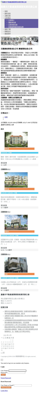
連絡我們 (8, 33)
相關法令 (8, 31)
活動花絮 (8, 16)
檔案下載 (8, 29)
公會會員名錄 (12, 25)
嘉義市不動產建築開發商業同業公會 (19, 7)
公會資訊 (8, 18)
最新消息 (8, 13)
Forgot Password (6, 378)
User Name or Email (7, 385)
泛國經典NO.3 (5, 169)
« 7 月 (3, 352)
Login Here (4, 390)
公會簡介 (11, 20)
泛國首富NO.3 (5, 212)
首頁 (6, 11)
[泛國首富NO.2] (16, 272)
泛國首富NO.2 (5, 254)
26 (5, 348)
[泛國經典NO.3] (16, 187)
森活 (2, 129)
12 (5, 344)
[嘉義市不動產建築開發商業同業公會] (14, 2)
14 (9, 344)
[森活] (16, 146)
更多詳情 (4, 163)
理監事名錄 (12, 22)
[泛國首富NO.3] (16, 229)
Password (4, 372)
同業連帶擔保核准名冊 (15, 27)
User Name (4, 370)
